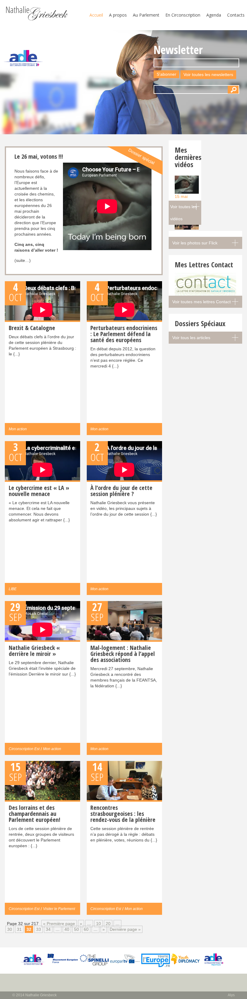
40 (66, 929)
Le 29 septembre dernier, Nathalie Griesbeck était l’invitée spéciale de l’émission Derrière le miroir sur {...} (42, 660)
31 (19, 929)
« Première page (59, 923)
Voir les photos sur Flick (194, 242)
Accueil (96, 15)
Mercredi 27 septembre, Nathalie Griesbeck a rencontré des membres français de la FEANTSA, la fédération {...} (123, 666)
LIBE (13, 589)
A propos (118, 15)
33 (38, 929)
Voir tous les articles (191, 337)
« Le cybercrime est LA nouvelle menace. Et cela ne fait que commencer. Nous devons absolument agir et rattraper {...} (39, 503)
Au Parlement (146, 15)
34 (48, 929)
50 (76, 929)
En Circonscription (182, 15)
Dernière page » (125, 929)
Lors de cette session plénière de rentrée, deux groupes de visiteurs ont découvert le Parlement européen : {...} (41, 825)
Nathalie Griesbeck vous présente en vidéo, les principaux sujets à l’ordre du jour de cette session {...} (123, 500)
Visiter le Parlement (59, 909)
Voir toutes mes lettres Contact (201, 301)
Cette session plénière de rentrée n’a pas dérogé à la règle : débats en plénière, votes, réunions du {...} (123, 822)
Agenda (213, 15)
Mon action (18, 429)
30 (9, 929)
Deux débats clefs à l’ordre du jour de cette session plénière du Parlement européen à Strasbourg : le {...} (42, 340)
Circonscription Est (24, 749)
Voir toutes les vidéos (183, 212)
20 (108, 923)
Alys (231, 995)
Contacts (236, 15)
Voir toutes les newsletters (208, 74)
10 (98, 923)
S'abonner (166, 74)
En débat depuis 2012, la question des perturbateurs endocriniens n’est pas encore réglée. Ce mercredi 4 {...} (123, 346)
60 (86, 929)
